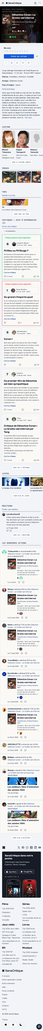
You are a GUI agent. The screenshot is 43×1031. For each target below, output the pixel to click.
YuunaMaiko (13, 660)
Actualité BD (7, 964)
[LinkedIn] (35, 848)
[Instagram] (27, 848)
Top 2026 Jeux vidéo (10, 929)
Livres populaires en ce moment (31, 942)
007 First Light (7, 932)
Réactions (7, 506)
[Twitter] (19, 848)
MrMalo (11, 757)
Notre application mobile (12, 980)
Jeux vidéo (8, 924)
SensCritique (6, 9)
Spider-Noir (27, 911)
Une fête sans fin (9, 955)
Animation (20, 9)
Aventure (22, 77)
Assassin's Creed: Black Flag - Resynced (11, 936)
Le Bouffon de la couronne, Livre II (29, 936)
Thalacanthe (13, 551)
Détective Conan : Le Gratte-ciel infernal (14, 11)
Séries (26, 904)
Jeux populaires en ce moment (11, 942)
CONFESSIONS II (29, 956)
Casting (6, 127)
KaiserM (11, 804)
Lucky (24, 915)
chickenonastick (14, 709)
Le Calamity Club (29, 932)
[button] (39, 3)
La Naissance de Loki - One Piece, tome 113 (11, 959)
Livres (26, 924)
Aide (4, 987)
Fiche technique (8, 89)
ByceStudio (12, 673)
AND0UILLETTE (14, 744)
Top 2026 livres (28, 929)
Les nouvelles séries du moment (31, 919)
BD (3, 947)
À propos (6, 976)
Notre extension (8, 983)
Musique (27, 947)
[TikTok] (31, 848)
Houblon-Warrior (23, 243)
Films (13, 9)
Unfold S (20, 373)
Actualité (5, 920)
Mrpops (11, 770)
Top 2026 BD (7, 952)
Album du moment (29, 964)
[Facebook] (23, 848)
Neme (10, 625)
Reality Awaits (27, 960)
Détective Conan (16, 81)
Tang (19, 418)
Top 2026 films (8, 908)
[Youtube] (39, 848)
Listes (5, 473)
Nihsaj (10, 589)
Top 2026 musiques (30, 952)
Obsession (6, 912)
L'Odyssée (6, 916)
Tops (4, 192)
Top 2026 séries (28, 908)
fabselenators (22, 331)
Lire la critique (10, 272)
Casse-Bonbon (21, 289)
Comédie (30, 77)
